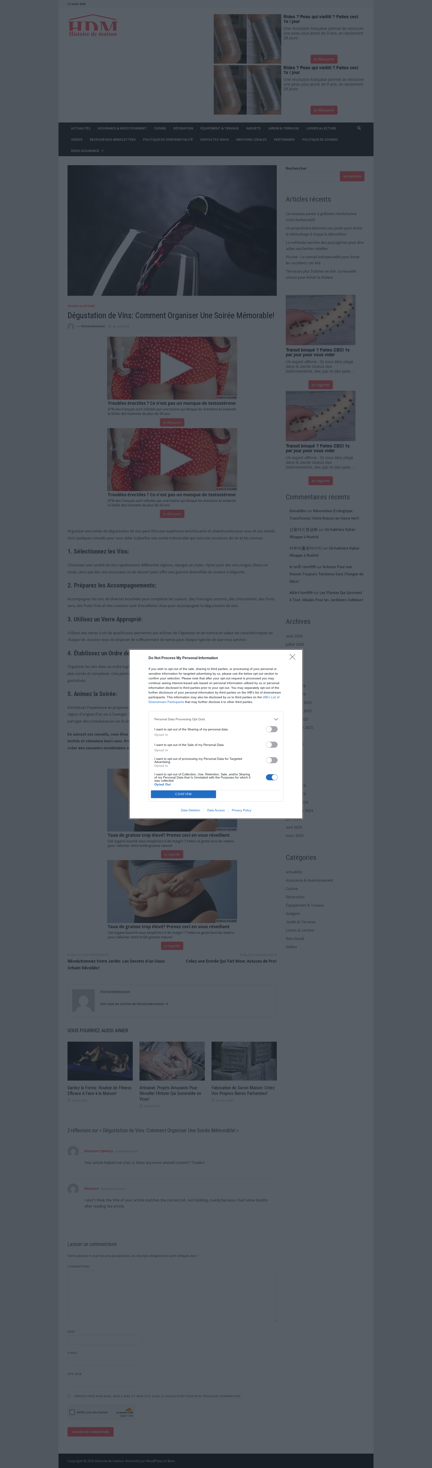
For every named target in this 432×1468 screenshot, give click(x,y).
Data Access (216, 810)
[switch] (272, 729)
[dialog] (216, 734)
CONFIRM (183, 794)
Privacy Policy (241, 810)
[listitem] (216, 719)
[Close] (294, 658)
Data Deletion (190, 810)
